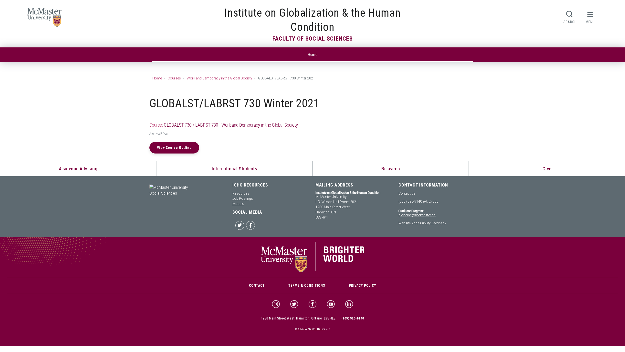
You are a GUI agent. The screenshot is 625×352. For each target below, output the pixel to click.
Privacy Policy (362, 285)
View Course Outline (174, 148)
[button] (590, 16)
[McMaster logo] (313, 271)
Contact (257, 285)
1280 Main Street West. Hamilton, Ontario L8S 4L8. (298, 318)
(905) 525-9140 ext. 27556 (418, 201)
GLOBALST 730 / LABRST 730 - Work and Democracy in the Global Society (231, 124)
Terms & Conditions (306, 285)
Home (312, 54)
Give (547, 168)
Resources (240, 193)
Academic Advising (78, 168)
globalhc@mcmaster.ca (417, 215)
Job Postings (242, 198)
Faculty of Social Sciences (312, 38)
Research (390, 168)
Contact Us (407, 193)
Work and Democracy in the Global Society (219, 78)
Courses (174, 78)
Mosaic (238, 204)
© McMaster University (312, 329)
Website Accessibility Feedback (422, 223)
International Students (234, 168)
